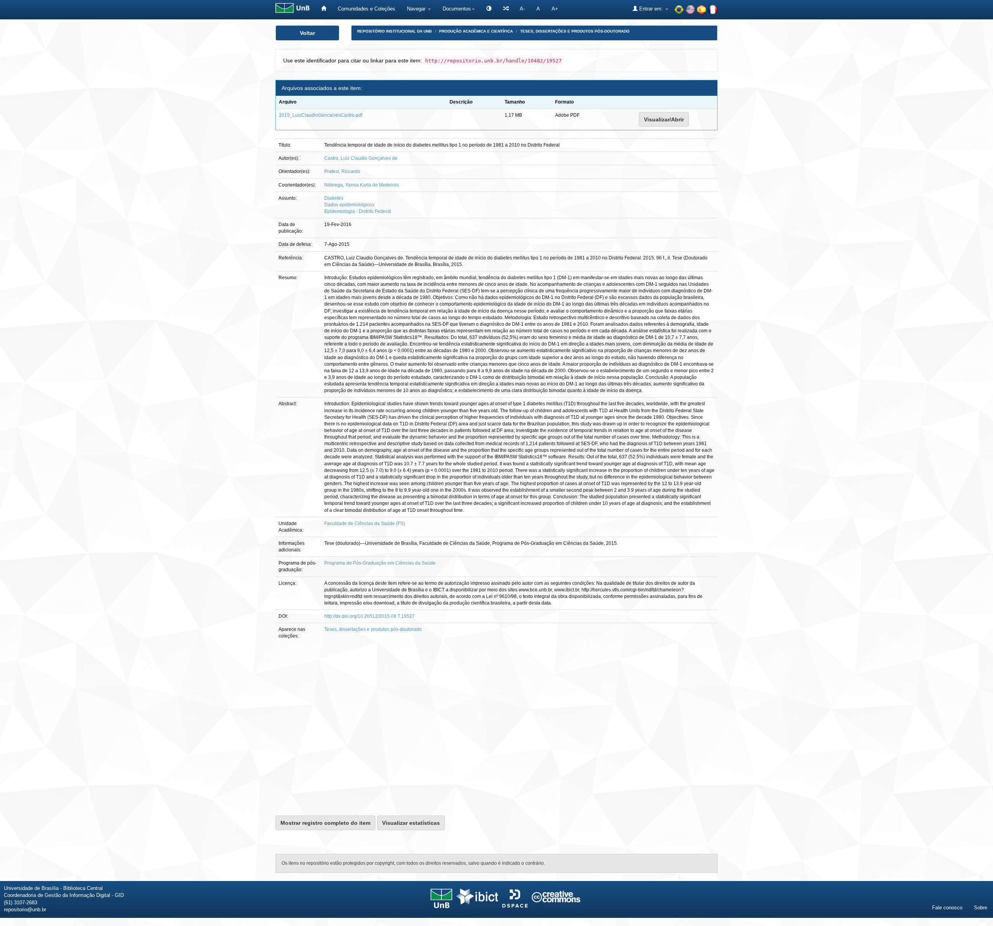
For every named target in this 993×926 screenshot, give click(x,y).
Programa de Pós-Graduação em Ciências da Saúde (380, 563)
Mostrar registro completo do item (325, 823)
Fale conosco (947, 907)
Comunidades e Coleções (366, 9)
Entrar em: (651, 9)
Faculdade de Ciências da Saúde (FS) (364, 523)
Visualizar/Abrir (664, 119)
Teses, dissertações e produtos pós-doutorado (575, 31)
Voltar (307, 33)
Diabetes (333, 198)
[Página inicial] (323, 8)
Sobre (980, 907)
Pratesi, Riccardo (342, 171)
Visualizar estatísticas (411, 823)
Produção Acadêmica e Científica (476, 31)
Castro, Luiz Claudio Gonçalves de (361, 158)
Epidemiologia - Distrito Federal (357, 211)
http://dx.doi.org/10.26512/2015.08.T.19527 (369, 616)
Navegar (417, 9)
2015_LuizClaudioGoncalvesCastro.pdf (320, 115)
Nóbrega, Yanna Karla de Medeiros (361, 185)
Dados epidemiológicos (349, 204)
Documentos (457, 9)
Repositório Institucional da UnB (394, 31)
